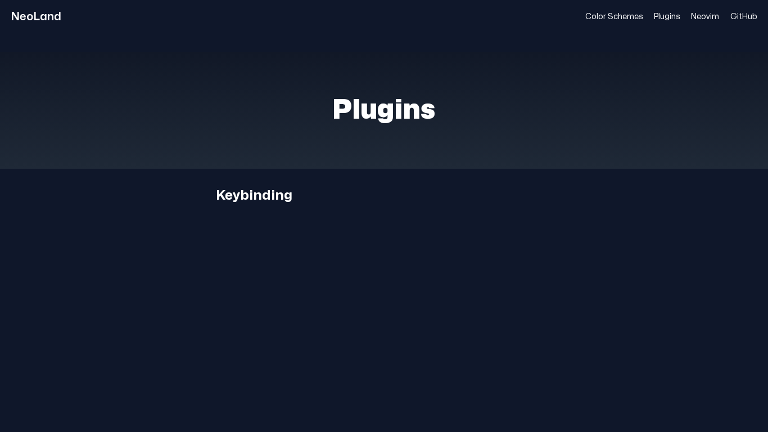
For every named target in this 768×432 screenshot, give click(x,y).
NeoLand (36, 16)
